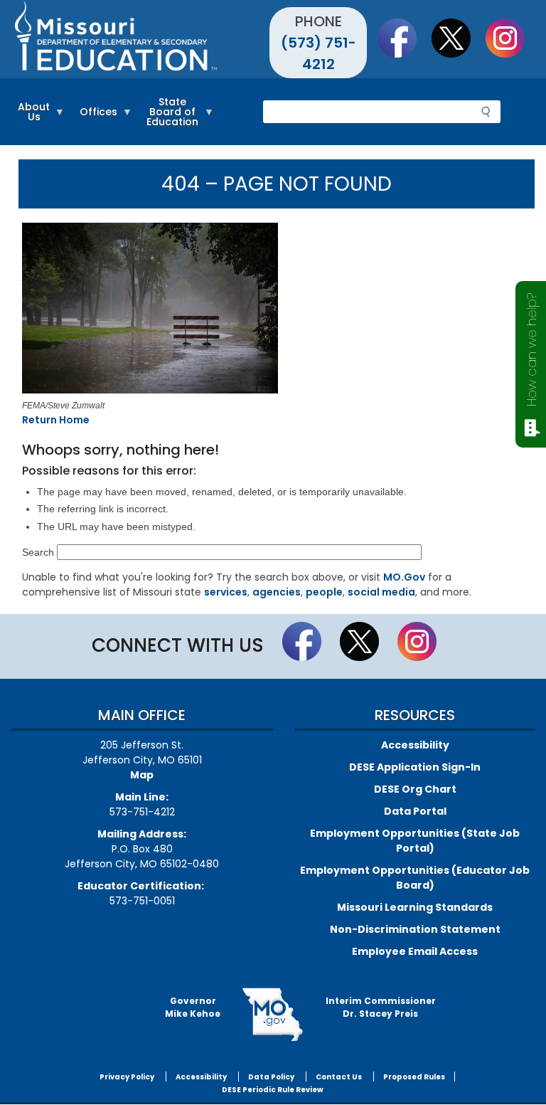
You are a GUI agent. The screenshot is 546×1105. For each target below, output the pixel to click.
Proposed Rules (414, 1077)
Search (38, 552)
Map (142, 775)
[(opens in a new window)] (273, 310)
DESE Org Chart (415, 789)
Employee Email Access (415, 951)
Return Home (56, 420)
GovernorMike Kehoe (192, 1007)
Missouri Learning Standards (415, 907)
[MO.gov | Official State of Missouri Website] (273, 1014)
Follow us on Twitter (458, 38)
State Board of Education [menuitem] (168, 118)
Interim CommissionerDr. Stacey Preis (381, 1007)
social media (381, 592)
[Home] (142, 39)
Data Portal (415, 811)
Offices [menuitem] (95, 118)
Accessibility (415, 745)
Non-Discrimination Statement (415, 929)
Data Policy (271, 1077)
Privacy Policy (127, 1077)
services (225, 592)
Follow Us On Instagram (512, 38)
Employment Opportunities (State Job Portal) (415, 840)
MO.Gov (404, 577)
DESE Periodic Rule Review (272, 1089)
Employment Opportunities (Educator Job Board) (415, 877)
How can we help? (531, 349)
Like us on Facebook (404, 38)
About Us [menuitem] (30, 118)
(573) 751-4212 (318, 53)
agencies (276, 592)
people (324, 592)
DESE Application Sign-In (415, 767)
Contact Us (339, 1077)
